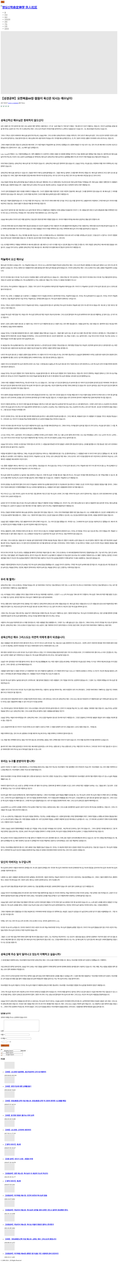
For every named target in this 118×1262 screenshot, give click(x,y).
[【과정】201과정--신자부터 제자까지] (60, 1123)
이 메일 (3, 1038)
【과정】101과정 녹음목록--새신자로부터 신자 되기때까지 (25, 1072)
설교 (5, 17)
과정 (5, 22)
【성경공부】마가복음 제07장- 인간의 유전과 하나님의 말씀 (25, 1195)
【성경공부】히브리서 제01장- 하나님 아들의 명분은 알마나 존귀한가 (29, 1225)
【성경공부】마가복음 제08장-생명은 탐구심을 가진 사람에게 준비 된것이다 (31, 1254)
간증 (5, 26)
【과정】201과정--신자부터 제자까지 (17, 1130)
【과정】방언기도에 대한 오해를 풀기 (17, 1086)
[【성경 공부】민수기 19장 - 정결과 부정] (60, 1152)
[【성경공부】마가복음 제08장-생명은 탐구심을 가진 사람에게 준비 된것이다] (60, 1246)
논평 (2, 1031)
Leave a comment (13, 103)
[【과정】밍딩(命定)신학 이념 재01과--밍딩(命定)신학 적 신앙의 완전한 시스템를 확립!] (60, 1094)
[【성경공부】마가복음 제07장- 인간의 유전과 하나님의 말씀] (60, 1188)
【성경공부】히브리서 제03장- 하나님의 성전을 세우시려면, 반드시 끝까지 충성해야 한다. (36, 1210)
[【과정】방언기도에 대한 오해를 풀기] (60, 1079)
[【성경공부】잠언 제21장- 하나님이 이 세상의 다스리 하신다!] (60, 1166)
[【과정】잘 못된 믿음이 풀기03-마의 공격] (60, 1108)
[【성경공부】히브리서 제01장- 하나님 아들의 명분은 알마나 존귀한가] (60, 1218)
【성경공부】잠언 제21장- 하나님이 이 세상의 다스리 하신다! (26, 1173)
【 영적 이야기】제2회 (12, 1181)
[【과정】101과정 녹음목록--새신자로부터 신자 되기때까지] (60, 1065)
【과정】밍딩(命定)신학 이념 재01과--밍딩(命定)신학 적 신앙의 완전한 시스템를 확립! (35, 1101)
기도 (5, 24)
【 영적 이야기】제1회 (12, 1144)
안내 (5, 15)
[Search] (1, 1049)
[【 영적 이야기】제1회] (60, 1137)
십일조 (6, 29)
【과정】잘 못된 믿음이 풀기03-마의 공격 (19, 1115)
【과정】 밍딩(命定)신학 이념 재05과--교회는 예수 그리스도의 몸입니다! (30, 1239)
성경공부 (7, 19)
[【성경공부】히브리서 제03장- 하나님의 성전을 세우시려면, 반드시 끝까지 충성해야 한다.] (60, 1203)
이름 (3, 1034)
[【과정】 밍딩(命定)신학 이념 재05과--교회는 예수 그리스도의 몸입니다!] (60, 1232)
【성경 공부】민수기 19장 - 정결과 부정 (18, 1159)
